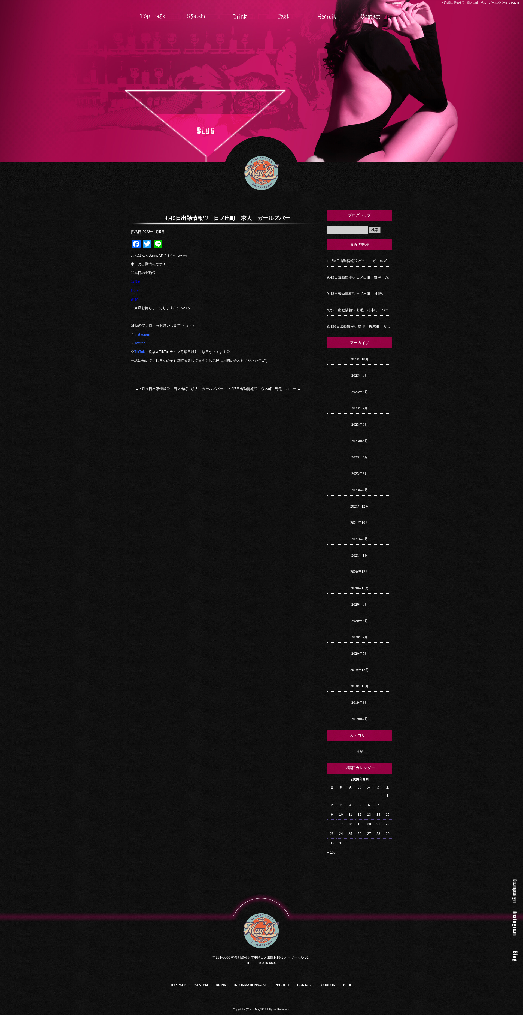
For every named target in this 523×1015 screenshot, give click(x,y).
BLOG (347, 985)
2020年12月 (359, 572)
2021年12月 (359, 506)
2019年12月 (359, 670)
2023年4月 (359, 457)
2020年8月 (359, 621)
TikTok (139, 352)
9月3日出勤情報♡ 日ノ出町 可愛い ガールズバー (359, 294)
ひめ (134, 290)
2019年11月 (359, 686)
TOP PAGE (152, 16)
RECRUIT (327, 16)
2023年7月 (359, 408)
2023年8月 (359, 392)
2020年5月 (359, 653)
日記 (359, 752)
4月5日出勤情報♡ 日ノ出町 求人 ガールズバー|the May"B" (481, 2)
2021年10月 (359, 523)
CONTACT (370, 16)
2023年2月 (359, 490)
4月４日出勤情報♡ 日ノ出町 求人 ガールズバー (179, 389)
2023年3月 (359, 474)
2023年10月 (359, 359)
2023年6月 (359, 424)
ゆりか (136, 282)
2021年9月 (359, 539)
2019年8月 (359, 702)
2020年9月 (359, 604)
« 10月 (332, 852)
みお (134, 299)
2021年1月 (359, 555)
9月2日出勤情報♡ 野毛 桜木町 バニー (359, 310)
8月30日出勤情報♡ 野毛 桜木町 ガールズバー (359, 326)
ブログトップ (359, 215)
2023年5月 (359, 441)
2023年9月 (359, 375)
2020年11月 (359, 588)
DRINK (240, 16)
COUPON (328, 985)
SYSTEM (196, 16)
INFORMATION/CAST (283, 16)
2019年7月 (359, 719)
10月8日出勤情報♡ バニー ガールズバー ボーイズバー (359, 261)
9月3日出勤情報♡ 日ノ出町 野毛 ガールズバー (359, 277)
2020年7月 (359, 637)
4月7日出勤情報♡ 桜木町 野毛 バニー (265, 389)
